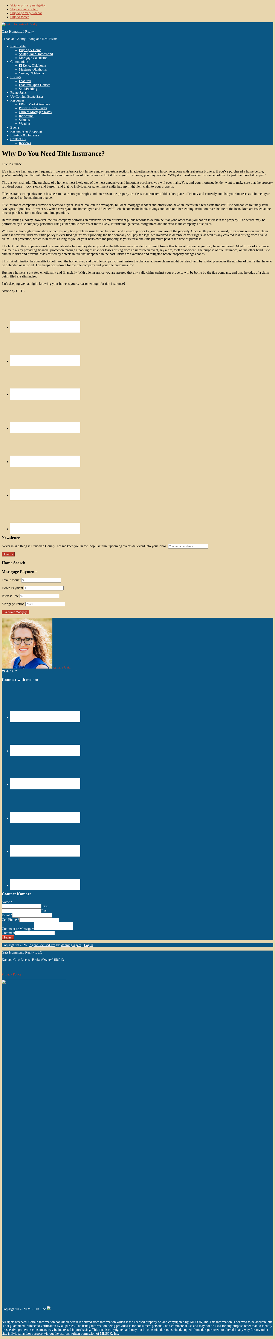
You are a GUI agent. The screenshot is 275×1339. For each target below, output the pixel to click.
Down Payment (12, 588)
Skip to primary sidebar (26, 13)
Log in (88, 945)
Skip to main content (24, 9)
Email (7, 915)
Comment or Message (18, 929)
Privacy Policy (11, 974)
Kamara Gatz (61, 667)
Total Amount (11, 580)
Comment (8, 933)
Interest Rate (10, 596)
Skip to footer (19, 17)
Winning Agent (71, 945)
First (44, 906)
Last (44, 910)
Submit (7, 937)
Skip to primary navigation (28, 5)
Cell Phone (10, 919)
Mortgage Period (13, 604)
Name (7, 902)
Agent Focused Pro (42, 945)
